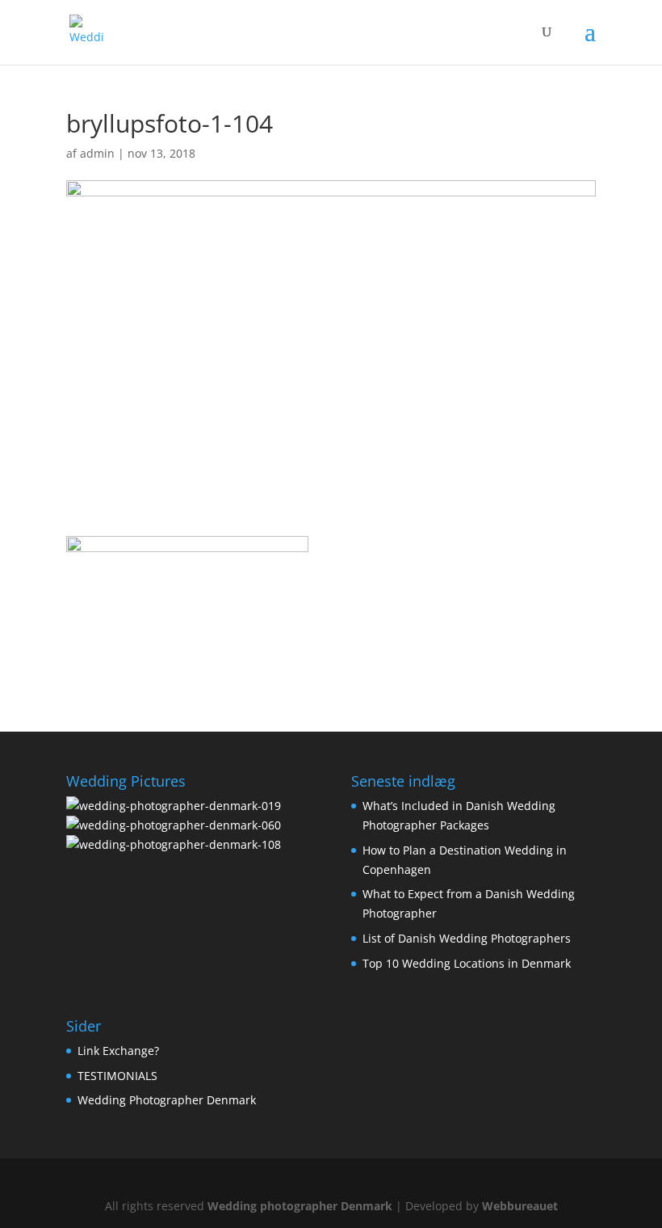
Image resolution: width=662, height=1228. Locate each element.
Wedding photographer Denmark (299, 1205)
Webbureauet (520, 1205)
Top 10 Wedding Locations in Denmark (466, 963)
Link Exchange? (118, 1050)
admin (97, 153)
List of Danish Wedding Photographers (466, 938)
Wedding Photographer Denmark (167, 1100)
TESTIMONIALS (117, 1075)
